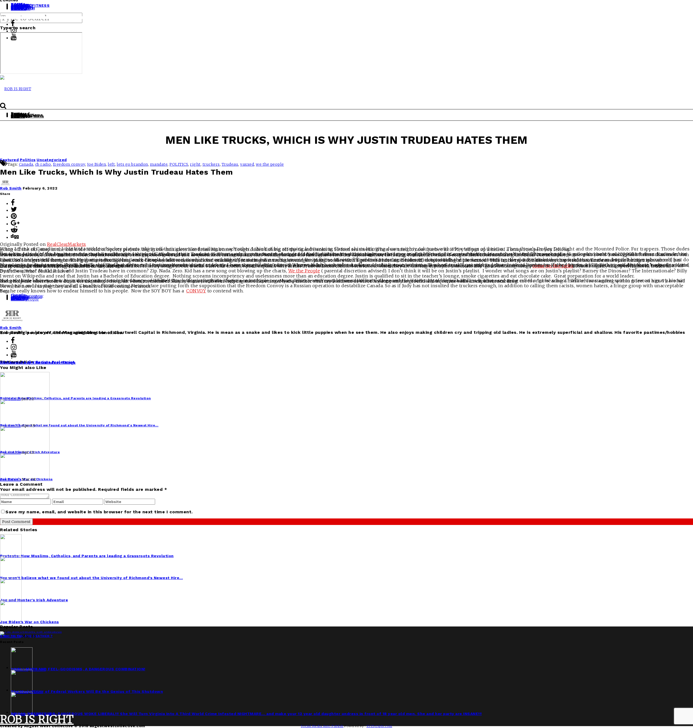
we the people (270, 164)
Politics (28, 160)
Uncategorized (52, 160)
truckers (211, 164)
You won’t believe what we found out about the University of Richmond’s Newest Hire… (91, 578)
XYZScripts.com (379, 726)
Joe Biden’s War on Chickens (29, 622)
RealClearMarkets (66, 244)
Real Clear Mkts (27, 116)
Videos (18, 116)
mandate (159, 164)
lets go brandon (132, 164)
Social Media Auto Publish (322, 726)
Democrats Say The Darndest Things (38, 362)
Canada (26, 164)
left (111, 164)
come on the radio (552, 266)
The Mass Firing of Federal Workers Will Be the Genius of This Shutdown (87, 691)
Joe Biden (96, 164)
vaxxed (247, 164)
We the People (304, 270)
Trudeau (230, 164)
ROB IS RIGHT (37, 719)
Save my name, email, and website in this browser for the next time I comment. (99, 511)
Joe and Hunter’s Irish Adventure (34, 600)
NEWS (36, 691)
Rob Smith (11, 188)
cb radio (43, 164)
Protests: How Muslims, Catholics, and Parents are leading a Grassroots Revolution (87, 556)
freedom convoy (69, 164)
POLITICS (178, 164)
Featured (9, 160)
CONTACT (21, 8)
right (195, 164)
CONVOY (196, 290)
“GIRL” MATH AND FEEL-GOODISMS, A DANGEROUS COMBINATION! (78, 669)
